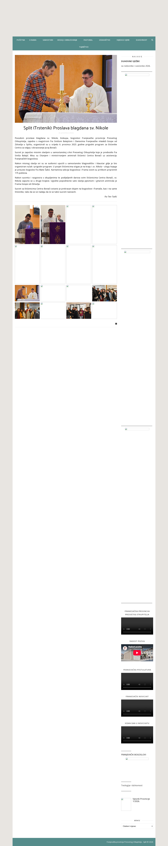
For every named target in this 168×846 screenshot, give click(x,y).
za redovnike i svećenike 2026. (135, 66)
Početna (21, 40)
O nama (32, 40)
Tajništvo (83, 47)
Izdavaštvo (104, 40)
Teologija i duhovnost (132, 785)
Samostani (48, 40)
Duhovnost (141, 40)
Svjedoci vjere (123, 40)
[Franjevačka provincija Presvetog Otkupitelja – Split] (84, 18)
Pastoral (88, 40)
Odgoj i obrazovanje (67, 40)
